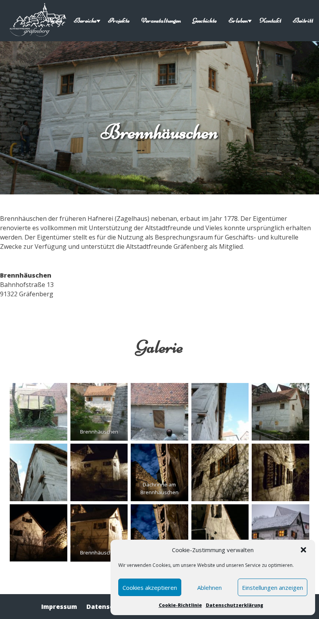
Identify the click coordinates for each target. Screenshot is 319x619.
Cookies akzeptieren (150, 587)
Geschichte (205, 20)
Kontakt (270, 20)
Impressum (59, 606)
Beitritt (303, 20)
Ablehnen (209, 587)
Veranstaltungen (161, 20)
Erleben (238, 20)
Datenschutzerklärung (234, 605)
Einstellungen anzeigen (272, 587)
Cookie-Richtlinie (180, 605)
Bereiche (85, 20)
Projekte (119, 20)
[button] (303, 550)
